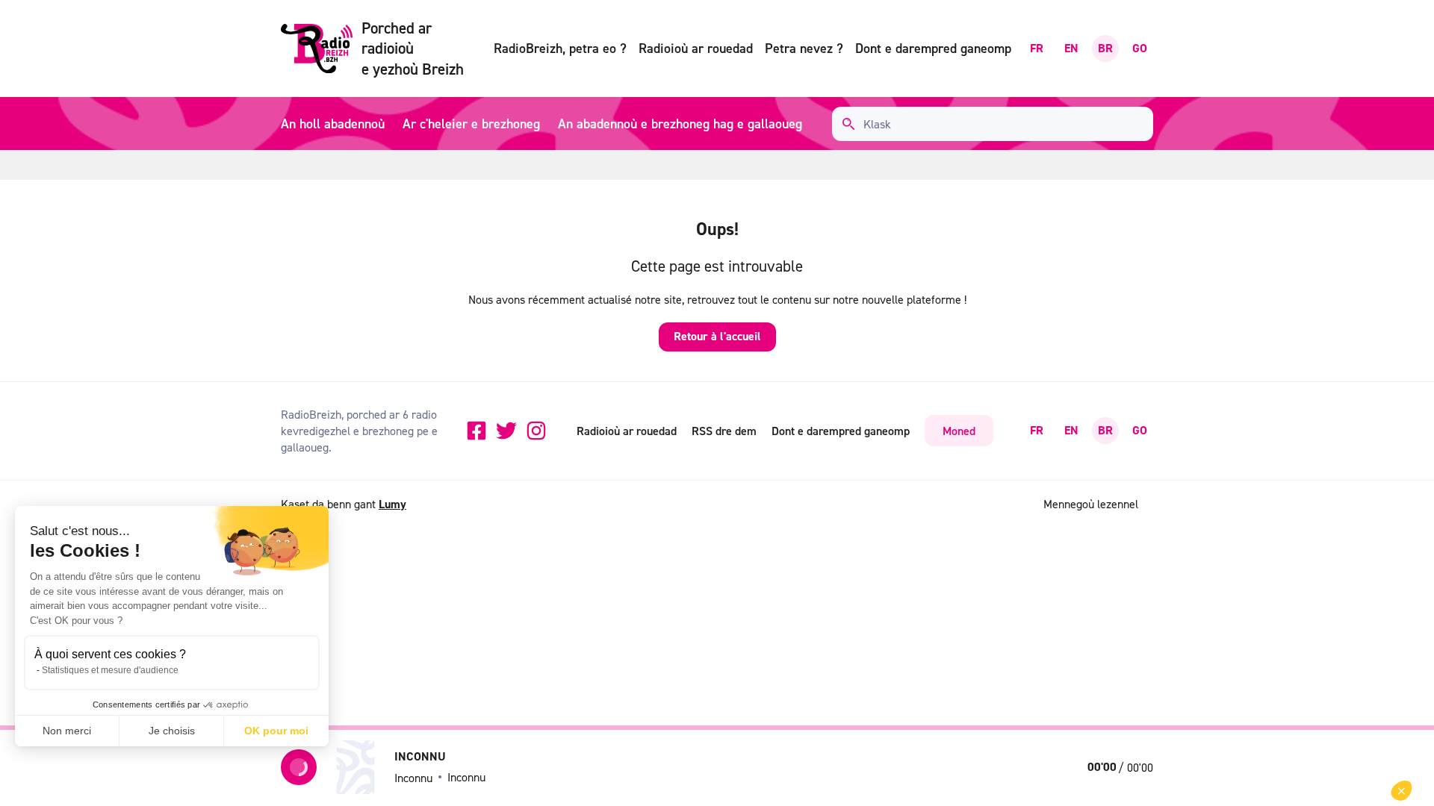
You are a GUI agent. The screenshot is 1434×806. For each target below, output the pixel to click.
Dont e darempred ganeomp (933, 48)
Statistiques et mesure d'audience (110, 670)
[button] (1401, 791)
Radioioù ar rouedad (696, 48)
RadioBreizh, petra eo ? (560, 48)
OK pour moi (276, 731)
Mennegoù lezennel (1090, 503)
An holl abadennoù (333, 123)
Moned (959, 430)
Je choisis (172, 731)
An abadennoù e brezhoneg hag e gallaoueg (680, 123)
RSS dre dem (724, 430)
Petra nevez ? (804, 48)
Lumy (392, 504)
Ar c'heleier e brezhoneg (471, 123)
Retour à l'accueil (717, 336)
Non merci (67, 731)
